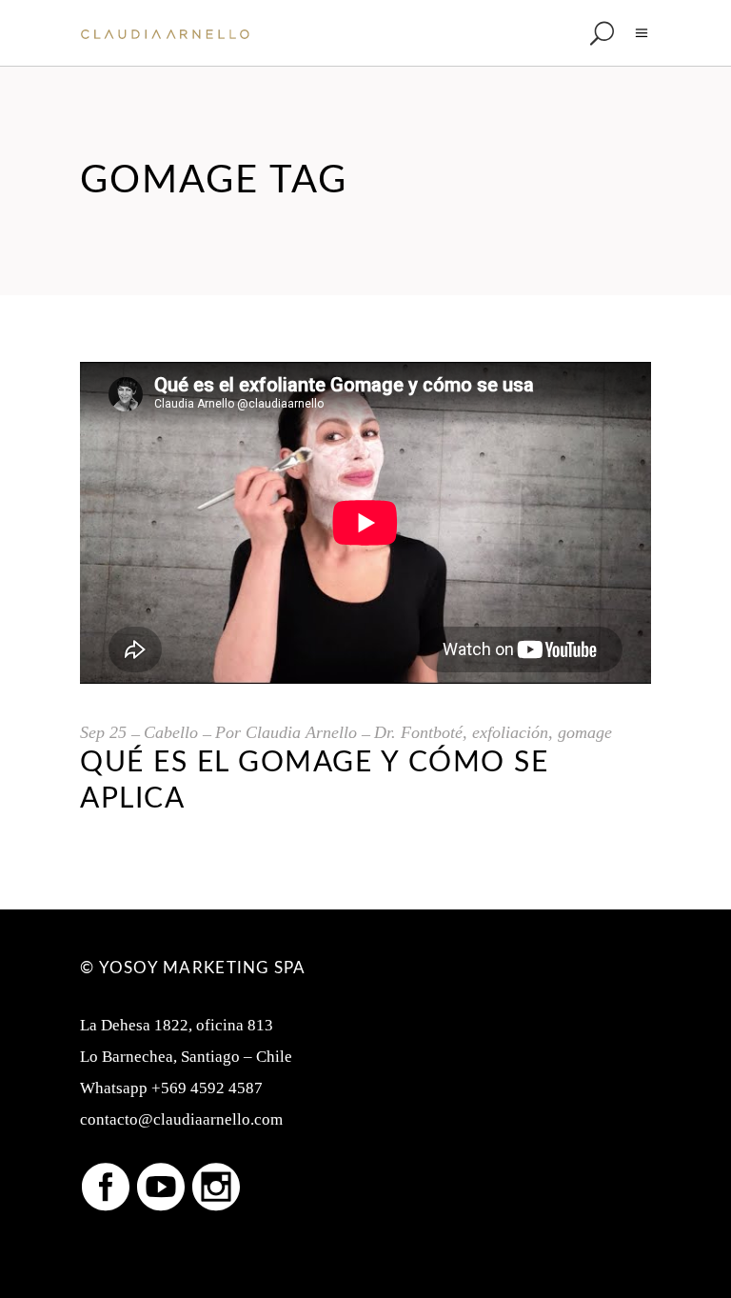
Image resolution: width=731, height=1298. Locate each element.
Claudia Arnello (301, 732)
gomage (585, 732)
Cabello (171, 732)
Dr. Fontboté (418, 732)
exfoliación (510, 732)
